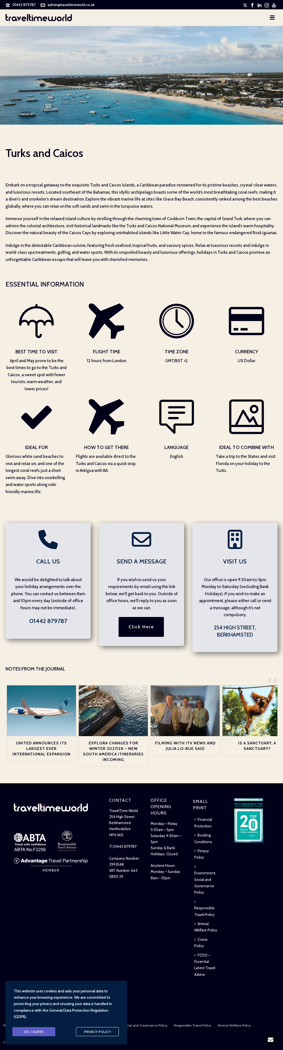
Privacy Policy (201, 854)
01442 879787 (24, 4)
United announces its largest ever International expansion (41, 749)
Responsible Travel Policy (204, 911)
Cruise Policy (201, 942)
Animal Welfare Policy (205, 926)
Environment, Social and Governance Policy (205, 882)
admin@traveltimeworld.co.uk (71, 4)
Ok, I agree (34, 1032)
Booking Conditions (203, 838)
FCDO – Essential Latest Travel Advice (204, 965)
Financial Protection (203, 822)
